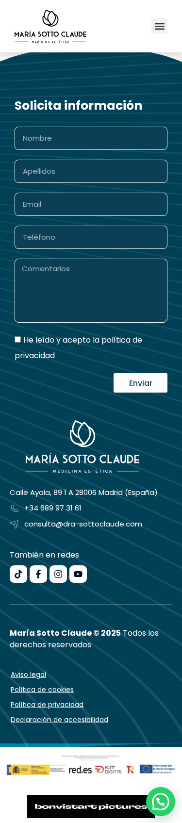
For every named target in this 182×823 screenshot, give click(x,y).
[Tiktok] (18, 574)
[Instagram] (58, 574)
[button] (159, 26)
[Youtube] (78, 574)
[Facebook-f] (38, 574)
